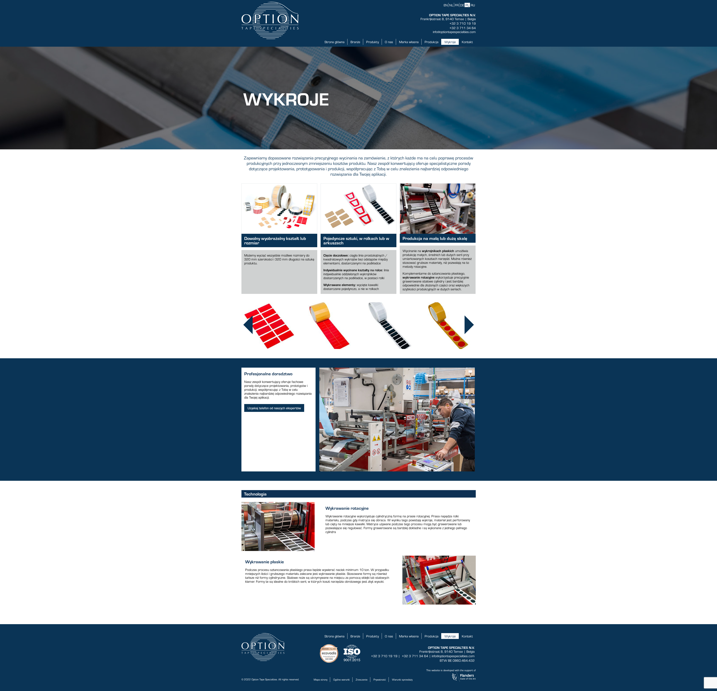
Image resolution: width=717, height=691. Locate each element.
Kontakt (467, 41)
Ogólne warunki (341, 679)
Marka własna (409, 41)
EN (446, 5)
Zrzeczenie (361, 679)
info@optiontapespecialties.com (454, 32)
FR (457, 5)
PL (467, 5)
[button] (248, 326)
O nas (389, 41)
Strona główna (334, 41)
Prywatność (379, 679)
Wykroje (450, 41)
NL (451, 5)
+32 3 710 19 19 (462, 23)
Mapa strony (320, 679)
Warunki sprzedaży (402, 679)
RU (473, 5)
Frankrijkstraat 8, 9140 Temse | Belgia (448, 19)
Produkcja (431, 41)
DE (462, 5)
